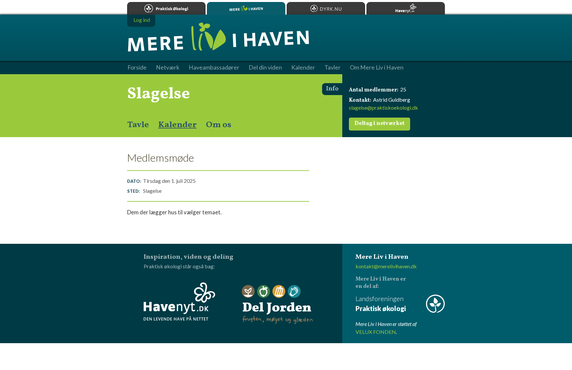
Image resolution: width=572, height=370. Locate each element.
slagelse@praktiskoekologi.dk (383, 107)
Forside (137, 68)
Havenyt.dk (405, 8)
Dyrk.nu (326, 8)
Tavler (332, 68)
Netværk (167, 68)
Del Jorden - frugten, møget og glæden (277, 304)
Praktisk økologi (166, 8)
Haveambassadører (214, 68)
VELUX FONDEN (376, 332)
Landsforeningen (381, 303)
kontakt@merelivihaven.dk (386, 266)
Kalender (177, 125)
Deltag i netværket (380, 124)
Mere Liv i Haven (246, 8)
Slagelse (158, 94)
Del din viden (265, 68)
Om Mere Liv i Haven (377, 68)
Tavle (138, 125)
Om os (218, 125)
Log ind (141, 20)
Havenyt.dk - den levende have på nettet (179, 301)
